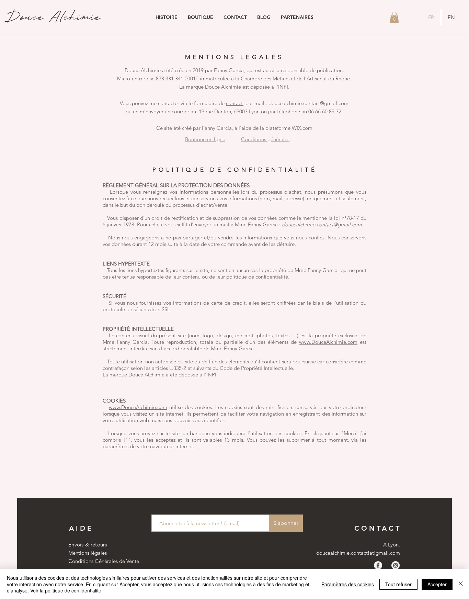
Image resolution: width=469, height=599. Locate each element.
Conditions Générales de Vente (103, 561)
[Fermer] (461, 584)
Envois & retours (87, 544)
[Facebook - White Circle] (378, 565)
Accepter (437, 584)
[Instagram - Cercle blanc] (395, 565)
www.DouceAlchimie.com (328, 342)
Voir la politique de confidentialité (65, 590)
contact (234, 103)
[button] (394, 17)
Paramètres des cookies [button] (347, 584)
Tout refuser (398, 584)
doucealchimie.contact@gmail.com (322, 224)
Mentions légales (87, 553)
